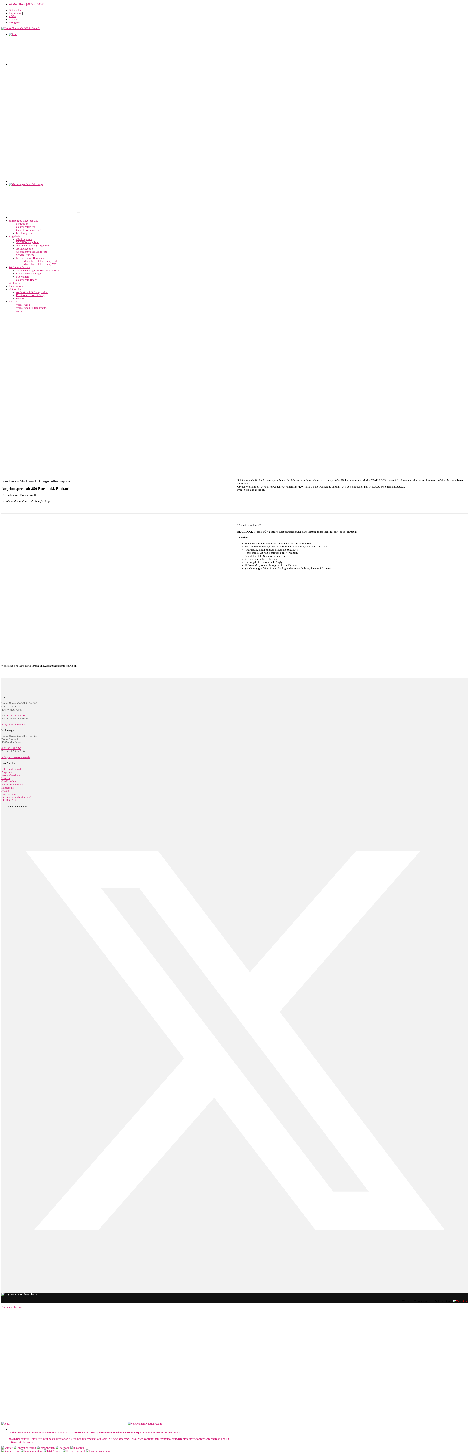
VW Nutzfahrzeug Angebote (32, 245)
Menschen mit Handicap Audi (40, 261)
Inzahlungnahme (25, 233)
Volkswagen (23, 304)
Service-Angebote (26, 254)
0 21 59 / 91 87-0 (11, 748)
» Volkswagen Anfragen (251, 502)
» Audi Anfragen (364, 502)
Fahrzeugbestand (11, 768)
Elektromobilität (18, 286)
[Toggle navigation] (78, 212)
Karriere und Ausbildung (30, 295)
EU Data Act (8, 800)
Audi (19, 310)
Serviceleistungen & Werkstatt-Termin (38, 270)
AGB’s (5, 790)
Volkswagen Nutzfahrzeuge (32, 307)
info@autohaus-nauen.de (15, 757)
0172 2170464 (26, 4)
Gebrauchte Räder (26, 279)
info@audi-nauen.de (13, 724)
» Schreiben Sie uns (12, 326)
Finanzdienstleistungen (29, 273)
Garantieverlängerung (28, 229)
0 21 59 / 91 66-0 (17, 715)
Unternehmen (16, 289)
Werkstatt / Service (19, 267)
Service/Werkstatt (11, 775)
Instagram (14, 22)
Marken (13, 301)
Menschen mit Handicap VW (40, 264)
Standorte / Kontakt (12, 784)
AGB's (12, 16)
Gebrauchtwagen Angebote (31, 251)
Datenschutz (16, 10)
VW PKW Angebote (27, 242)
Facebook (15, 19)
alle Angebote (24, 239)
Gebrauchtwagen (26, 226)
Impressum (15, 13)
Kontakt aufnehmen (12, 1306)
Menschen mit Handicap (30, 258)
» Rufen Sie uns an (248, 326)
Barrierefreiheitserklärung (16, 797)
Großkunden (16, 282)
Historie (20, 298)
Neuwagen (22, 223)
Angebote (14, 236)
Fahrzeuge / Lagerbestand (23, 220)
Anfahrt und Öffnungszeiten (32, 292)
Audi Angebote (25, 248)
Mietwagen (22, 276)
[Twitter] (234, 1272)
